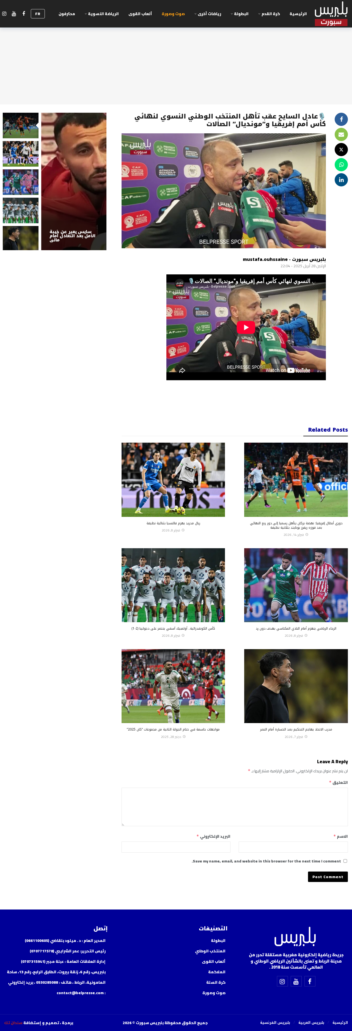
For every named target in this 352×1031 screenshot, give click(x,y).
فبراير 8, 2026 (171, 530)
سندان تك (13, 1022)
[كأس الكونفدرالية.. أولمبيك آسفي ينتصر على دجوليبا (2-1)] (173, 585)
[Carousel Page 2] (20, 154)
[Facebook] (23, 14)
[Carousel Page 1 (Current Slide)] (20, 125)
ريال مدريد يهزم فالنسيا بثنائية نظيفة (173, 523)
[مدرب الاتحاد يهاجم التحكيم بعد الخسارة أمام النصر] (296, 686)
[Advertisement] (223, 400)
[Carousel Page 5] (20, 239)
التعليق (338, 782)
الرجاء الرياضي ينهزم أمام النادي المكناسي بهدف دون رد (296, 628)
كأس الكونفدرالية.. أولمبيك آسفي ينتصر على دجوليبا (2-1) (173, 628)
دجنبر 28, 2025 (171, 737)
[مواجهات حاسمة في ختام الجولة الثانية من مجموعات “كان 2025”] (173, 686)
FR (37, 13)
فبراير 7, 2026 (294, 737)
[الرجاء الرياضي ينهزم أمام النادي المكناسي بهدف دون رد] (296, 585)
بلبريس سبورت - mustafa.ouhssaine (284, 259)
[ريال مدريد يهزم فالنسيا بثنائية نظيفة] (173, 480)
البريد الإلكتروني (213, 836)
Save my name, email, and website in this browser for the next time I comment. (266, 861)
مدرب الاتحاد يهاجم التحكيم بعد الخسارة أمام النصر (296, 729)
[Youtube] (13, 14)
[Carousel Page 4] (20, 210)
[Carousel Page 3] (20, 182)
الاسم (340, 836)
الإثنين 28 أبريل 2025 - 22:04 (303, 265)
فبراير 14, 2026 (294, 534)
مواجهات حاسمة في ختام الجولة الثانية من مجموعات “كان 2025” (173, 729)
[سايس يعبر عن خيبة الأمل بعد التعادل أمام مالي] (73, 181)
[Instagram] (4, 14)
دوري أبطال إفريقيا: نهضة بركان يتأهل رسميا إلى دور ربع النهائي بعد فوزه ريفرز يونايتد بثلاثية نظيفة (296, 525)
